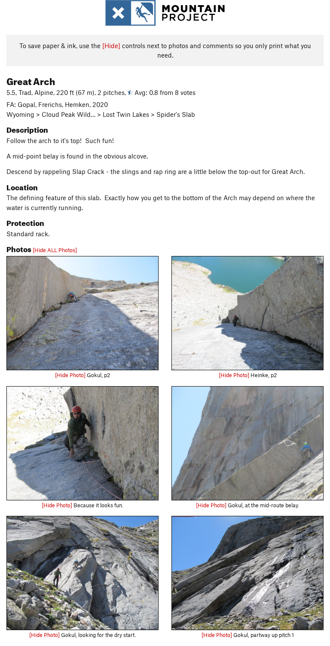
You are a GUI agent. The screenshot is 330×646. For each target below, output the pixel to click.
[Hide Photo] (70, 375)
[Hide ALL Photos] (55, 250)
